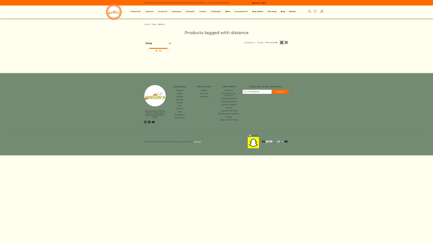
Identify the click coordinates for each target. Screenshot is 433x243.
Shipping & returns (229, 102)
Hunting (179, 100)
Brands (292, 11)
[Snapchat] (253, 147)
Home (147, 24)
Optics (179, 93)
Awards (229, 117)
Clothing (179, 109)
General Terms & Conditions (229, 94)
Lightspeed (197, 142)
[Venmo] (282, 142)
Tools (179, 106)
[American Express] (274, 142)
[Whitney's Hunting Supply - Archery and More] (114, 12)
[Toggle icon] (310, 11)
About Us (229, 90)
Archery (179, 97)
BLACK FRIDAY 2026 (228, 120)
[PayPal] (278, 142)
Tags (154, 24)
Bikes (227, 11)
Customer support (229, 105)
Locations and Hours (228, 111)
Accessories (179, 115)
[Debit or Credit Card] (286, 142)
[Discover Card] (271, 142)
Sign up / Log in (259, 3)
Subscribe (280, 92)
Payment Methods (229, 99)
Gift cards (271, 11)
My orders (204, 93)
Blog (283, 11)
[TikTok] (253, 136)
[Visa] (267, 142)
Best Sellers (257, 11)
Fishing (180, 103)
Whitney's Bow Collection (229, 114)
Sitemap (228, 108)
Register (204, 90)
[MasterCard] (263, 142)
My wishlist (204, 97)
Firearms (179, 90)
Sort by (260, 43)
